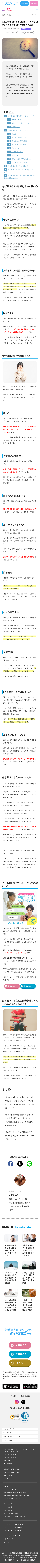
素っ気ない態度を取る (17, 141)
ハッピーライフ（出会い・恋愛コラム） (16, 1516)
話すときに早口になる (17, 162)
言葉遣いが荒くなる (17, 137)
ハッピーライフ (31, 15)
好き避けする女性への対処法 (16, 166)
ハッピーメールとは (10, 1454)
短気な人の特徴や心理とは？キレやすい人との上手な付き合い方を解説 (28, 1250)
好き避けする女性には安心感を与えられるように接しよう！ (20, 176)
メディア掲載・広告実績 (11, 1513)
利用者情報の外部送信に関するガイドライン (17, 1495)
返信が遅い (14, 155)
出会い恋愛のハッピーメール (12, 15)
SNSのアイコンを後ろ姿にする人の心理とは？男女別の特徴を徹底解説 (11, 1278)
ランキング (7, 1433)
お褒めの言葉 (8, 1510)
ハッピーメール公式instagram (13, 1527)
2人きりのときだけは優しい (19, 159)
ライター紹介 (8, 1440)
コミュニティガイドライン (12, 1498)
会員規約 (6, 1486)
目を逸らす (14, 148)
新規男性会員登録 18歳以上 (12, 1472)
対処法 (15, 32)
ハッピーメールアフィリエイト (13, 1536)
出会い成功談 (8, 1507)
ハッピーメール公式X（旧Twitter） (14, 1524)
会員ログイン (8, 1475)
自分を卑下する (15, 152)
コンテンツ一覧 (8, 1539)
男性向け (30, 32)
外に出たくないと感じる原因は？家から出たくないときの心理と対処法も (28, 1305)
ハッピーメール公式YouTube (12, 1530)
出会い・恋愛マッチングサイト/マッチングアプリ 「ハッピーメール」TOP (19, 1450)
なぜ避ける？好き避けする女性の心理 (19, 116)
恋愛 (22, 32)
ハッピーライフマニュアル (12, 1436)
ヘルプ (6, 1478)
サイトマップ (8, 1542)
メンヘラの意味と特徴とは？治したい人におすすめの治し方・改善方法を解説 (10, 1305)
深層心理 (25, 29)
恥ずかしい (14, 127)
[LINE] (29, 1164)
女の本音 (6, 32)
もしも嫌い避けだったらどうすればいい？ (19, 170)
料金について (8, 1460)
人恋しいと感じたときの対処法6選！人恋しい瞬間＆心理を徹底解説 (28, 1278)
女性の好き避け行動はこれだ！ (17, 130)
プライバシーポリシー (10, 1489)
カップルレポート (9, 1504)
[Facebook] (10, 1164)
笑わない (13, 134)
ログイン (20, 1363)
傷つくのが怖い (15, 119)
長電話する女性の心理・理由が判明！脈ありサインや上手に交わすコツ (10, 1250)
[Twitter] (20, 1164)
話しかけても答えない (17, 144)
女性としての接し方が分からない (21, 123)
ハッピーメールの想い (10, 1457)
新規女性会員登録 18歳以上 (12, 1469)
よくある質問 (8, 1464)
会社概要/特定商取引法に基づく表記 (15, 1492)
